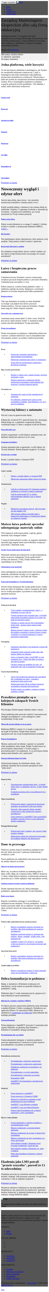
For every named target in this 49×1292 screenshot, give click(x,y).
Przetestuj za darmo (9, 183)
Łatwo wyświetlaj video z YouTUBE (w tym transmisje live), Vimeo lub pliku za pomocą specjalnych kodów (27, 659)
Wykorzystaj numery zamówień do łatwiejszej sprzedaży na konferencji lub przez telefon (28, 805)
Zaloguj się (10, 11)
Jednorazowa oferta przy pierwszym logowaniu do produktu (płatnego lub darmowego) (28, 837)
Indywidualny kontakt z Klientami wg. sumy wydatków (27, 1149)
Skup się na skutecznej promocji (12, 866)
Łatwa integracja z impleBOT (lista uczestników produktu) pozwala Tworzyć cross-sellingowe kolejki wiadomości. (29, 819)
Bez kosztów (5, 234)
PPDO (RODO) (13, 1279)
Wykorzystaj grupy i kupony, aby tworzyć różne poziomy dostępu (28, 832)
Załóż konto (11, 14)
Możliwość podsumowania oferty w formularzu (28, 360)
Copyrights (31, 1283)
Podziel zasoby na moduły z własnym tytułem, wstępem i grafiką (28, 690)
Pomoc (9, 9)
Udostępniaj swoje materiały (11, 567)
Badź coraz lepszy (7, 896)
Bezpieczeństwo (7, 296)
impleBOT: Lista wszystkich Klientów (25, 1107)
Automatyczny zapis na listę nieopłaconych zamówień (27, 395)
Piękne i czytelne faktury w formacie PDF (26, 476)
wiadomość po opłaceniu (22, 1013)
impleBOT (10, 1258)
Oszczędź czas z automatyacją (12, 313)
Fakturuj (4, 132)
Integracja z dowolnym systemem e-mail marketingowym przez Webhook (26, 1100)
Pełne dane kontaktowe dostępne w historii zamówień (26, 1155)
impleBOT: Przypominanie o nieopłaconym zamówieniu (27, 1082)
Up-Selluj (4, 155)
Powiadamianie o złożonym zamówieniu (26, 1061)
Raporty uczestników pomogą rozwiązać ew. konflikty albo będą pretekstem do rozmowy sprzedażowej (27, 929)
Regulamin (10, 1276)
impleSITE (10, 1260)
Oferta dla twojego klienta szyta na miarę (16, 724)
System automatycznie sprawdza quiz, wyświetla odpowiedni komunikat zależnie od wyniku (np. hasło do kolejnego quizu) (29, 617)
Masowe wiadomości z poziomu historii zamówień (25, 1129)
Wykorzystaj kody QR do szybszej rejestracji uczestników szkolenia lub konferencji (27, 685)
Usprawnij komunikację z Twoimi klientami (17, 582)
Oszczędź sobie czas (8, 430)
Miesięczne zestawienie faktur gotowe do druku (28, 479)
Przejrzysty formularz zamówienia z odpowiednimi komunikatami (24, 355)
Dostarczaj (4, 143)
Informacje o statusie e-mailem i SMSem (16, 1001)
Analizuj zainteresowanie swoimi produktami (17, 883)
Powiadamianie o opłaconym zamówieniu (26, 1064)
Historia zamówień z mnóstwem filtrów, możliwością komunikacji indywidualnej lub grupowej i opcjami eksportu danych (27, 382)
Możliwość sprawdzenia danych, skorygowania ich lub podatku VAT (28, 510)
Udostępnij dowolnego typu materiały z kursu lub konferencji (29, 648)
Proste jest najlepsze (8, 328)
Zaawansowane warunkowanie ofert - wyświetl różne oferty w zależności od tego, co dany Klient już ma (29, 786)
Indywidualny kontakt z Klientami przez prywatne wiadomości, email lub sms (26, 1144)
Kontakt (9, 1269)
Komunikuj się (6, 166)
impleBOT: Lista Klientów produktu (24, 1104)
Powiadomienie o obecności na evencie (25, 1075)
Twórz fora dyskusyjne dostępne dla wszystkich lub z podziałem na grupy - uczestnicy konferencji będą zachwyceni (28, 679)
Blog (8, 7)
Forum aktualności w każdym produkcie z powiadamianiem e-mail (26, 1124)
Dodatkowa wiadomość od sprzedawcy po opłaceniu (26, 1068)
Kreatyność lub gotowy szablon (12, 246)
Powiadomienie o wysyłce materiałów (25, 1072)
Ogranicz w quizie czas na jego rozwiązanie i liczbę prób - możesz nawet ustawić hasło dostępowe (27, 625)
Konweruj (4, 109)
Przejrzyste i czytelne (9, 454)
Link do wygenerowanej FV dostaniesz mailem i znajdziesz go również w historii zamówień (29, 490)
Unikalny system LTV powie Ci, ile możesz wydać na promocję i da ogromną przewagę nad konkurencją (28, 944)
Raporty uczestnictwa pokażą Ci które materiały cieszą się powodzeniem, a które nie (28, 972)
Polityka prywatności (15, 1272)
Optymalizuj (5, 178)
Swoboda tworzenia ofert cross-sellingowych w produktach (28, 793)
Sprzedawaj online (7, 120)
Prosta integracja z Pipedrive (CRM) (24, 1096)
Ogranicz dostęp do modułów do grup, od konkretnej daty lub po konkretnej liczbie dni (27, 665)
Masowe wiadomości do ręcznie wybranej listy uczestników (28, 1134)
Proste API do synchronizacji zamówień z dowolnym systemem (26, 364)
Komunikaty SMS (17, 1078)
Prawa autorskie (12, 1274)
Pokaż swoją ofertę (8, 219)
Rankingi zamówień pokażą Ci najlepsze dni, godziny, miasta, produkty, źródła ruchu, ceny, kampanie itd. (28, 936)
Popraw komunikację (9, 739)
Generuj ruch (5, 97)
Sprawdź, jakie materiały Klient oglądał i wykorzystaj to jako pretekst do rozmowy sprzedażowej (26, 811)
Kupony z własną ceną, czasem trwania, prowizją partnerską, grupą (29, 376)
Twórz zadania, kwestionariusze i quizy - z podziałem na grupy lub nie (26, 611)
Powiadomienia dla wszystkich (12, 1035)
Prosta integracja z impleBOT (22, 1093)
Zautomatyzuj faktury (9, 442)
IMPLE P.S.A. (7, 1285)
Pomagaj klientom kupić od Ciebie (13, 758)
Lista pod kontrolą (8, 1020)
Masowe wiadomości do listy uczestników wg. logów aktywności (28, 1139)
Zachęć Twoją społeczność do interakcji (15, 550)
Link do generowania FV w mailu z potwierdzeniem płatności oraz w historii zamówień (26, 496)
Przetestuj (15, 50)
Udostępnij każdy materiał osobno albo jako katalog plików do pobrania (27, 653)
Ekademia (10, 1256)
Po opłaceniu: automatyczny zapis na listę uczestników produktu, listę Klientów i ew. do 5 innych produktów (28, 401)
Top (2, 1290)
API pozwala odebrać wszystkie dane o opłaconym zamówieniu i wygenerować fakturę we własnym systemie (28, 516)
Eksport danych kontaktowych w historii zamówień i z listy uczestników (26, 1111)
